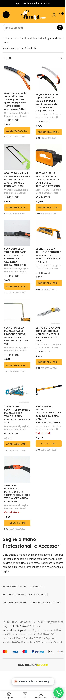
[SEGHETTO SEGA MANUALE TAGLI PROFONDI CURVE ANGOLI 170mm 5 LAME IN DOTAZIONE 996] (17, 312)
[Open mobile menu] (6, 14)
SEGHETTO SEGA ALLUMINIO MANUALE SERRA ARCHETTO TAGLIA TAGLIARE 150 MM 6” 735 (48, 255)
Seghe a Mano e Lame (17, 114)
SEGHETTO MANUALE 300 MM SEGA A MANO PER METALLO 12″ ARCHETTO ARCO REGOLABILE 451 (17, 179)
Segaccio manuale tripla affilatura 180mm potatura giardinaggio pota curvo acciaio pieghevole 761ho (15, 101)
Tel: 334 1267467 (20, 626)
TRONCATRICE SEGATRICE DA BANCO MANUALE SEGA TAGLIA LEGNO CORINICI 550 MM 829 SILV (17, 414)
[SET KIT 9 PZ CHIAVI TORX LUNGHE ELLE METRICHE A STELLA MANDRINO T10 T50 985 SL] (49, 312)
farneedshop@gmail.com (17, 630)
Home (6, 38)
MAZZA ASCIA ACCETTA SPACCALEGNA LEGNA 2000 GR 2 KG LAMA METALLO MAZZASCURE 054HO (48, 414)
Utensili (17, 38)
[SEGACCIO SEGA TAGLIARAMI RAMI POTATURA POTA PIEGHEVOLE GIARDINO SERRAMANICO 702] (17, 233)
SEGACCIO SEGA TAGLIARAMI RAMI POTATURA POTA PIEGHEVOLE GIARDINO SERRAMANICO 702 (15, 256)
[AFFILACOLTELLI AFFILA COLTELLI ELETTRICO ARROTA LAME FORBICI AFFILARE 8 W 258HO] (49, 157)
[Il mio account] (54, 14)
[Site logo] (33, 14)
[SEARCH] (60, 27)
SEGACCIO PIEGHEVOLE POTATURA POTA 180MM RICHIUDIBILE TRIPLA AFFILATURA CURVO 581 (17, 493)
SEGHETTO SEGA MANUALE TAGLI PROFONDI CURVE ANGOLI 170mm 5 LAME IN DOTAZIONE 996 (16, 335)
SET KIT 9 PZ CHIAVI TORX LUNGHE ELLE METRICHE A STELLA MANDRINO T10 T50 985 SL (48, 334)
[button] (17, 130)
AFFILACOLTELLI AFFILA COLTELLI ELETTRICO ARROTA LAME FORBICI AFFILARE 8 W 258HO (48, 179)
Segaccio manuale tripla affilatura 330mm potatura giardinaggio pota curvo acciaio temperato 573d (47, 102)
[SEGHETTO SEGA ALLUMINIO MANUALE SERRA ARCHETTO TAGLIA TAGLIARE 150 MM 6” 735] (49, 233)
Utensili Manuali (33, 38)
